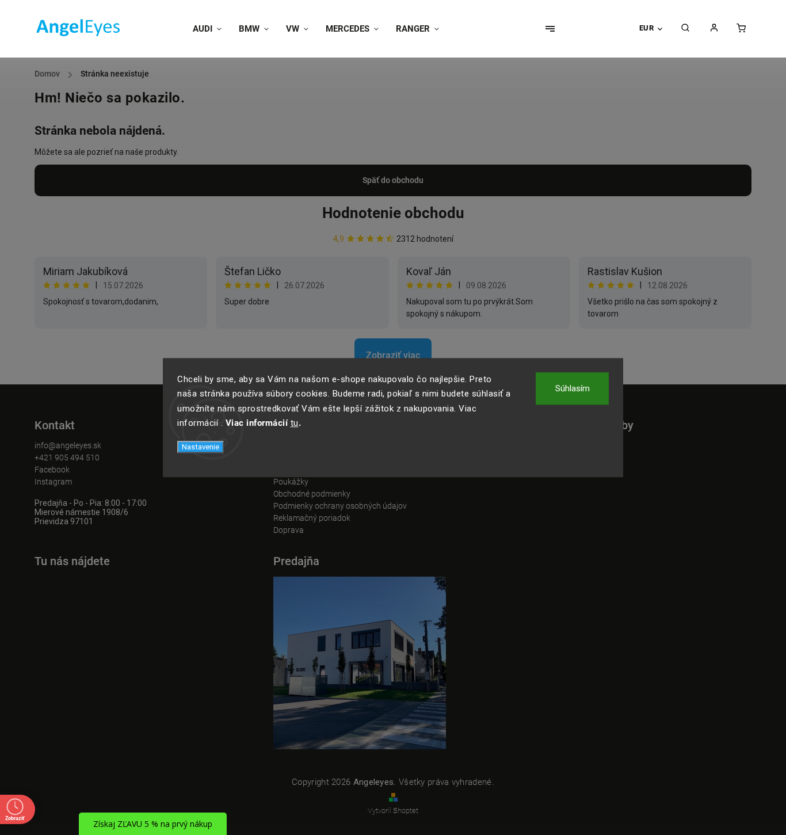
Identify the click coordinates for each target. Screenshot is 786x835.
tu (295, 423)
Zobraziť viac (393, 355)
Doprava (288, 530)
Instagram (53, 481)
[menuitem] (211, 29)
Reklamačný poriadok (311, 518)
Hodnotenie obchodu (393, 213)
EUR (646, 28)
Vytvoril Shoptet (393, 810)
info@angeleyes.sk (68, 445)
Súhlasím (572, 388)
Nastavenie (200, 447)
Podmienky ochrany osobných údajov (340, 505)
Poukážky (290, 481)
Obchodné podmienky (311, 493)
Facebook (52, 469)
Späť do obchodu (393, 180)
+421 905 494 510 (67, 457)
